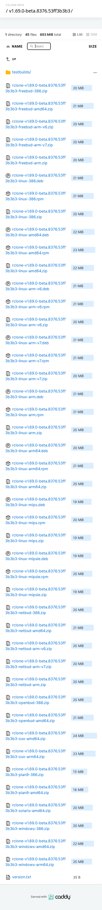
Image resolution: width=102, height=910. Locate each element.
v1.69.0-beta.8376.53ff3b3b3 (39, 11)
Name (18, 46)
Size (93, 46)
